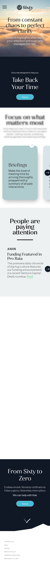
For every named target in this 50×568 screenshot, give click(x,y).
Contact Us (8, 542)
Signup (25, 97)
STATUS (7, 548)
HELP (6, 545)
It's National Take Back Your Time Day (25, 413)
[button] (4, 7)
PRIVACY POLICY (10, 552)
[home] (25, 8)
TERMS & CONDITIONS (12, 555)
